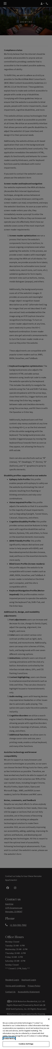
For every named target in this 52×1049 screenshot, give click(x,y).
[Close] (49, 1019)
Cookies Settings (26, 1044)
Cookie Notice (9, 1038)
